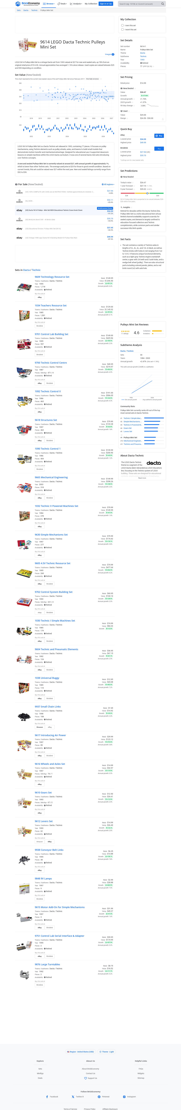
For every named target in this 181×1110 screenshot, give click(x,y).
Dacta (25, 10)
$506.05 (109, 395)
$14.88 (110, 854)
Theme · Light (108, 1052)
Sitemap (141, 1078)
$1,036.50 (109, 281)
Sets (19, 10)
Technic (34, 10)
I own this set (96, 294)
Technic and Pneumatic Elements (137, 444)
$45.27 (110, 911)
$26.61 (110, 796)
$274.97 (109, 367)
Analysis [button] (77, 3)
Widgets (141, 1073)
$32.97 (110, 768)
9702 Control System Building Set (53, 591)
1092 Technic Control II (48, 391)
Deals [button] (63, 3)
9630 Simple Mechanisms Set (51, 534)
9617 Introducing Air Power (50, 735)
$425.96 (109, 338)
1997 (41, 427)
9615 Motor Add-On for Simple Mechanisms (60, 907)
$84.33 (110, 626)
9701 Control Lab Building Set (51, 334)
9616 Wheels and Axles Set (50, 763)
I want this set (96, 298)
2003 (41, 484)
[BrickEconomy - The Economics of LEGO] (27, 4)
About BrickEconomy (90, 1069)
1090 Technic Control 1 (48, 448)
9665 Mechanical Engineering (51, 477)
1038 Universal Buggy (47, 677)
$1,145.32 (109, 309)
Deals (40, 1078)
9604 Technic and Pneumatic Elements (56, 649)
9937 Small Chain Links (48, 706)
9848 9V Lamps (43, 878)
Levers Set (128, 431)
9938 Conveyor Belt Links (49, 849)
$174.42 (109, 539)
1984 (41, 513)
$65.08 (110, 682)
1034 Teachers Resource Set (51, 305)
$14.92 (110, 711)
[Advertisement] (64, 23)
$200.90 (109, 453)
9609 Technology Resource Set (52, 276)
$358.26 (109, 481)
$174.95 (109, 940)
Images (108, 54)
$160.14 (109, 596)
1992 (41, 656)
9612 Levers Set (44, 821)
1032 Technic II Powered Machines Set (56, 506)
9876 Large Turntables (47, 964)
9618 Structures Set (46, 420)
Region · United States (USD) (82, 1052)
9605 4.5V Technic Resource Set (52, 563)
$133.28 (109, 424)
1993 (41, 599)
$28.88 (110, 882)
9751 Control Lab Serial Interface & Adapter (59, 935)
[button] (101, 79)
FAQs (141, 1069)
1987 (41, 370)
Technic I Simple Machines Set (136, 418)
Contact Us (90, 1073)
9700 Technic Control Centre (51, 362)
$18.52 (110, 968)
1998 (41, 714)
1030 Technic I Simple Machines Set (55, 620)
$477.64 (109, 567)
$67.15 (110, 653)
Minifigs (40, 1073)
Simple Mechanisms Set (133, 421)
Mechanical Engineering (133, 441)
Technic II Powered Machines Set (137, 425)
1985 (41, 312)
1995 (41, 284)
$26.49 (110, 825)
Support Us (92, 1078)
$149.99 (109, 510)
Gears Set (128, 428)
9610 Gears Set (43, 792)
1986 (41, 398)
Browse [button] (50, 3)
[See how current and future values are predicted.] (163, 119)
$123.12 (109, 739)
